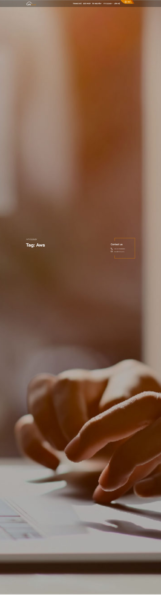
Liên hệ (117, 3)
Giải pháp (87, 3)
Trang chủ (77, 3)
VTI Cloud (107, 3)
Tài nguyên (96, 3)
